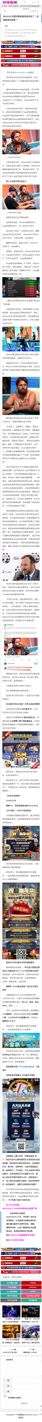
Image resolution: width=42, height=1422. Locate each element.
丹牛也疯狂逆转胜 (26, 1067)
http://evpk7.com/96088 (12, 1208)
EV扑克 (33, 1283)
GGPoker (33, 1287)
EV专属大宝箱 (12, 1283)
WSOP (33, 1291)
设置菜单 (26, 9)
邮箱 (7, 1386)
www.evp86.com (21, 72)
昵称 (7, 1381)
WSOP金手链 (12, 1300)
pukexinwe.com (14, 1217)
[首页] (39, 1406)
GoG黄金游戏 (12, 1291)
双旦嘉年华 (33, 1300)
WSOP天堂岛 (12, 1296)
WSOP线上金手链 (33, 1296)
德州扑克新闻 (16, 1277)
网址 (6, 1392)
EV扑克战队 (12, 1287)
